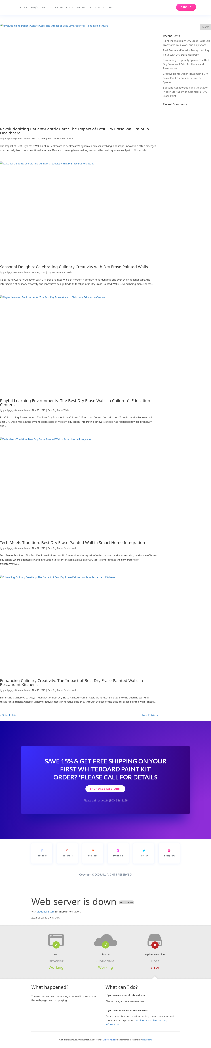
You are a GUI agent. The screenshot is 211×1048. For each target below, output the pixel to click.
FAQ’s (35, 7)
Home (23, 7)
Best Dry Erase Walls (58, 410)
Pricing (186, 7)
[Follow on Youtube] (92, 850)
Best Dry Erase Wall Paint (61, 138)
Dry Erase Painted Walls (60, 272)
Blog (46, 7)
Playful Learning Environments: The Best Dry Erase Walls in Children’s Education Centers (75, 402)
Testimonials (63, 7)
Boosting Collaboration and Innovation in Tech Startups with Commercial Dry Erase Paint (185, 92)
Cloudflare (105, 960)
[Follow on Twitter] (143, 850)
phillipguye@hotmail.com (16, 138)
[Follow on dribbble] (118, 850)
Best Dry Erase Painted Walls (63, 690)
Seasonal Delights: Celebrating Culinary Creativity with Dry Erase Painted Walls (74, 266)
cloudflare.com (46, 911)
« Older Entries (8, 715)
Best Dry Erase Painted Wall (62, 548)
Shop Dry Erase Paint (105, 788)
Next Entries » (150, 715)
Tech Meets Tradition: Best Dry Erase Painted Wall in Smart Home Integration (72, 542)
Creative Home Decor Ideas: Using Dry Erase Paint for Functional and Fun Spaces (185, 78)
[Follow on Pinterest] (67, 850)
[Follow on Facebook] (41, 850)
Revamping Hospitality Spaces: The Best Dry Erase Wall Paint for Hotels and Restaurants (186, 64)
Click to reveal (109, 1039)
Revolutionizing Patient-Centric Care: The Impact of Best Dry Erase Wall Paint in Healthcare (74, 131)
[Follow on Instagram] (169, 850)
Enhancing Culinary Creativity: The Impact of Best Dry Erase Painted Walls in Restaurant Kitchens (71, 682)
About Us (84, 7)
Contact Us (104, 7)
